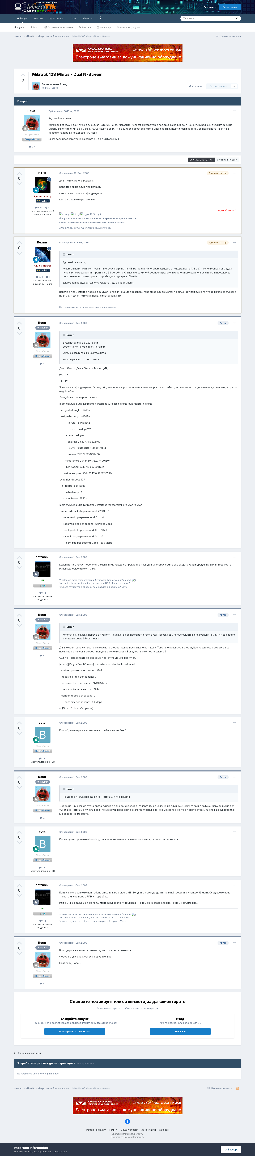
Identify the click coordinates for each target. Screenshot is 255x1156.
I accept (232, 1149)
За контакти (148, 1129)
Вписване (180, 1031)
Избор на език (95, 1129)
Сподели (196, 86)
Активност (58, 18)
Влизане (209, 7)
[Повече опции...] (234, 111)
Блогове (86, 27)
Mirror (89, 18)
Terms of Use (59, 1151)
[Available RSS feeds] (237, 1088)
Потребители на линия (60, 27)
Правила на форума (128, 27)
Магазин (38, 18)
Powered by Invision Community (127, 1137)
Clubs (74, 18)
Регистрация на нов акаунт (74, 1031)
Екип (35, 27)
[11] (100, 17)
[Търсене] (237, 18)
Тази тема (224, 18)
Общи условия (129, 1129)
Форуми (19, 27)
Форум (23, 18)
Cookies (164, 1129)
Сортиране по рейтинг (202, 160)
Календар (105, 27)
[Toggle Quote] (64, 254)
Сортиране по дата (227, 160)
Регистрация (230, 7)
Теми (112, 1129)
